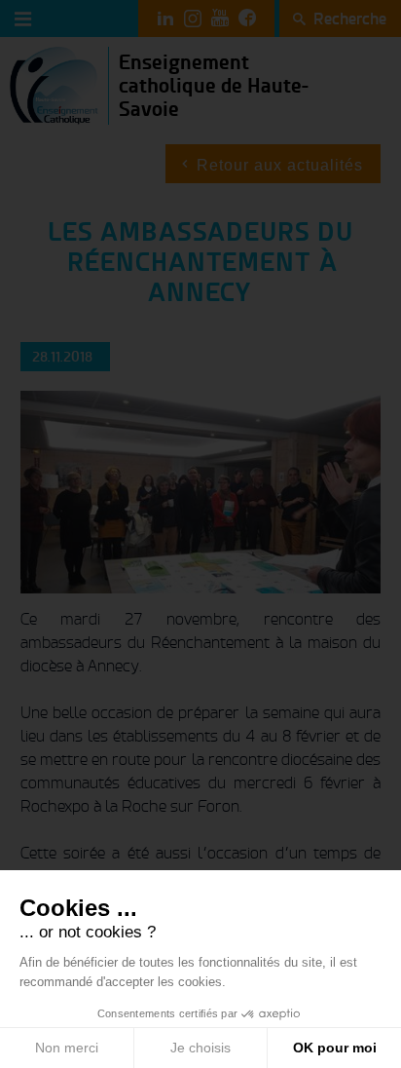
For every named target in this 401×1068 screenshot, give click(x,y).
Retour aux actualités (280, 165)
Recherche (349, 18)
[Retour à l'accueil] (54, 84)
